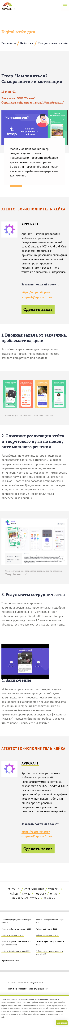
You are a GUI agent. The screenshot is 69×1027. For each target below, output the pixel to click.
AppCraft (30, 224)
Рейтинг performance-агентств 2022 (16, 928)
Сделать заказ (37, 309)
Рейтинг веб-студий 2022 (46, 928)
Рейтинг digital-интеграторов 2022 (15, 951)
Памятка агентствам (26, 898)
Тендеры (54, 889)
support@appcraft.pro (37, 297)
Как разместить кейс (53, 43)
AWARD (26, 893)
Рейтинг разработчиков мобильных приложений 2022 (16, 943)
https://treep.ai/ (53, 102)
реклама (49, 898)
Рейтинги (14, 889)
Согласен (62, 1023)
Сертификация (34, 889)
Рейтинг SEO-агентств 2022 (12, 935)
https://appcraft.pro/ (36, 292)
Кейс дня (26, 43)
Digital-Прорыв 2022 (10, 960)
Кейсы (14, 893)
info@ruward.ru (36, 982)
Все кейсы (8, 43)
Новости (40, 893)
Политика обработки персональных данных (28, 988)
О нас (54, 893)
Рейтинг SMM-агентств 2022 (47, 935)
